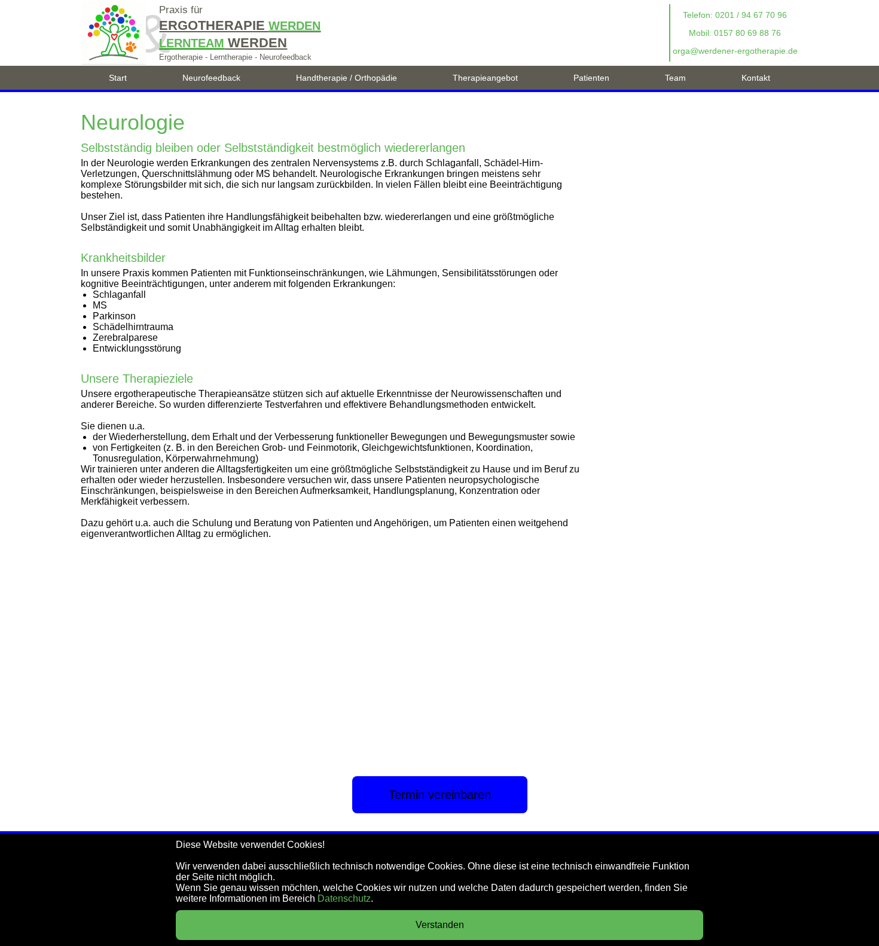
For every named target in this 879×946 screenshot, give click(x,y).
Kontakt (755, 78)
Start (118, 78)
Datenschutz (344, 898)
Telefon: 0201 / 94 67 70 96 (735, 15)
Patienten (591, 78)
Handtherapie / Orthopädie (346, 78)
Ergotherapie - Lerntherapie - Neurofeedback (235, 57)
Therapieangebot (485, 78)
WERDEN (223, 42)
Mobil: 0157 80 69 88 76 (735, 33)
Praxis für (181, 10)
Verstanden (440, 925)
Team (675, 78)
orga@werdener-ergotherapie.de (735, 51)
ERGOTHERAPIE (240, 25)
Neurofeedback (211, 78)
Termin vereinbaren (440, 794)
